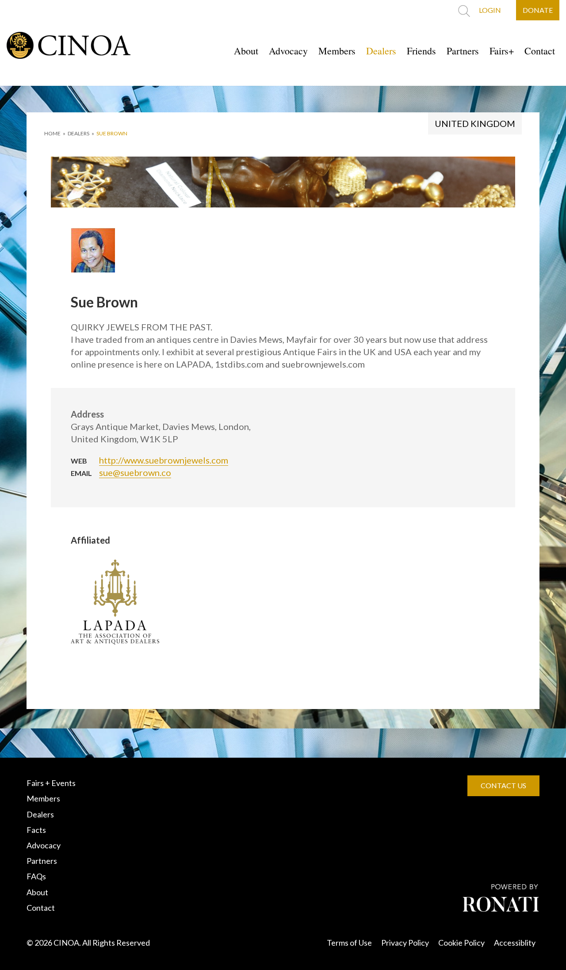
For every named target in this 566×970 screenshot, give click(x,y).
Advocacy (288, 50)
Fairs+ (502, 50)
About (246, 50)
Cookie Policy (461, 942)
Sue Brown (111, 133)
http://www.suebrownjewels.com (163, 460)
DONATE (538, 10)
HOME (52, 133)
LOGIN (490, 10)
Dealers (381, 50)
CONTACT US (503, 785)
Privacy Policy (405, 942)
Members (337, 50)
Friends (421, 50)
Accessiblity (514, 942)
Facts (36, 830)
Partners (463, 50)
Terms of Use (349, 942)
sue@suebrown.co (135, 472)
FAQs (36, 876)
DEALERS (78, 133)
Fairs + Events (51, 783)
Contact (539, 50)
